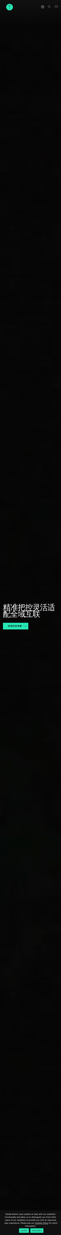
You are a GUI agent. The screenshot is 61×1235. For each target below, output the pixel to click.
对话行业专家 (15, 626)
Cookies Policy (41, 1223)
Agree (24, 1230)
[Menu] (56, 6)
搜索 (49, 7)
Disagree (37, 1230)
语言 (42, 7)
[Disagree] (57, 1222)
